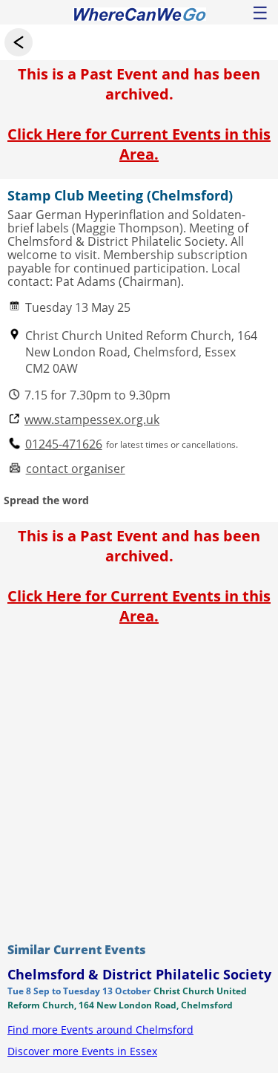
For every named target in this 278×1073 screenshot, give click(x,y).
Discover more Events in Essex (82, 1051)
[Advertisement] (139, 780)
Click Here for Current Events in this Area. (139, 144)
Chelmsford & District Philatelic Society (139, 974)
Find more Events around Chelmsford (100, 1030)
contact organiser (75, 469)
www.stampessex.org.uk (91, 420)
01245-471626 (63, 444)
